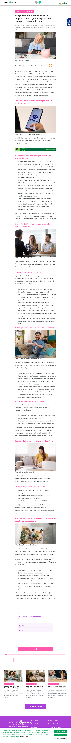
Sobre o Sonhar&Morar (55, 724)
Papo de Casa (35, 724)
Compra (8, 659)
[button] (60, 738)
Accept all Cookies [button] (60, 731)
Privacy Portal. (24, 736)
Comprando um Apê (27, 11)
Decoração (34, 727)
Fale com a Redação (54, 727)
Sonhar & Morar (10, 2)
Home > (18, 11)
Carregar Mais (35, 706)
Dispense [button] (60, 734)
